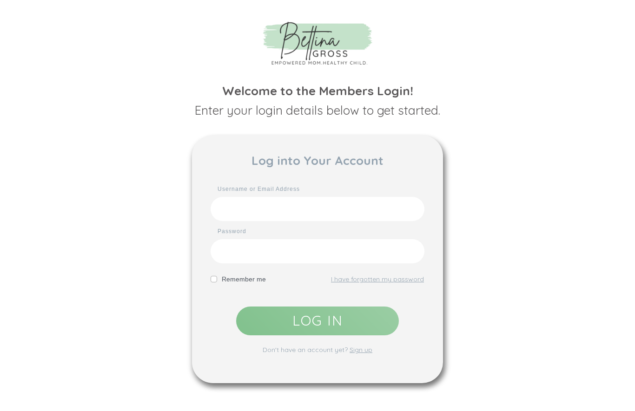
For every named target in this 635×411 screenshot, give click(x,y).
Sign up (361, 350)
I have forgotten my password (377, 279)
